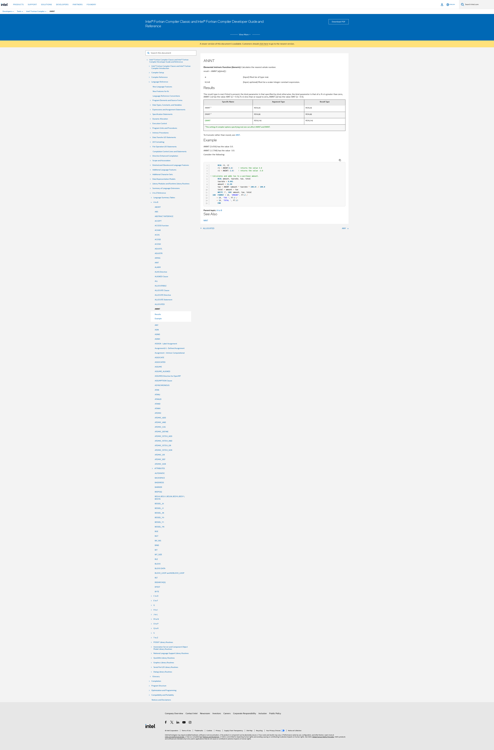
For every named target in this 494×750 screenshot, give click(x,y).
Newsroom (205, 713)
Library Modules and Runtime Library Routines (170, 184)
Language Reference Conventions (166, 96)
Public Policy (275, 713)
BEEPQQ (158, 492)
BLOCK (158, 564)
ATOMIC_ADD (160, 418)
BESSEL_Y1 (159, 522)
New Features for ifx (161, 91)
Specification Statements (162, 114)
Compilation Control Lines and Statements (170, 151)
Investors (217, 713)
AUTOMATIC (160, 473)
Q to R (155, 628)
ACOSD (158, 239)
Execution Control (159, 123)
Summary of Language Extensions (166, 188)
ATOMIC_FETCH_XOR (163, 450)
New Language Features (162, 87)
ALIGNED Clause (161, 276)
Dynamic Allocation (160, 119)
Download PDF (338, 21)
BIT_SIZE (158, 554)
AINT (157, 262)
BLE (156, 559)
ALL (156, 281)
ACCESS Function (162, 225)
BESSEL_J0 (159, 503)
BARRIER (158, 487)
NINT (206, 220)
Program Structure (158, 686)
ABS (156, 212)
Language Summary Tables (164, 198)
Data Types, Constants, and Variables (167, 105)
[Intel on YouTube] (184, 722)
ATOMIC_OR (160, 455)
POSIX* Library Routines (163, 642)
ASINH (157, 339)
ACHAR (158, 230)
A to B (155, 202)
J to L (155, 614)
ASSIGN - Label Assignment (166, 343)
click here (263, 44)
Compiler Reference (159, 77)
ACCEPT (158, 221)
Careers (227, 713)
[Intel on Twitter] (172, 722)
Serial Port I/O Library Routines (165, 667)
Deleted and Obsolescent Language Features (170, 165)
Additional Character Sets (162, 174)
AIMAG (157, 258)
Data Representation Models (163, 179)
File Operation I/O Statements (164, 147)
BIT (156, 550)
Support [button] (32, 4)
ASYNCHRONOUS (162, 385)
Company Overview (174, 713)
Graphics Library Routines (163, 663)
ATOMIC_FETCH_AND (163, 441)
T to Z (155, 638)
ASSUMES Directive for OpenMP (168, 376)
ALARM (158, 267)
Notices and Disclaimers (161, 700)
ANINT (157, 309)
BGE (156, 531)
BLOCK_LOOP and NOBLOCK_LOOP (169, 573)
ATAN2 (157, 394)
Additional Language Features (164, 170)
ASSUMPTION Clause (163, 381)
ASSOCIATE (159, 357)
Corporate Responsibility (244, 713)
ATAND (157, 404)
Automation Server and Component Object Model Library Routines (170, 648)
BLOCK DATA (160, 568)
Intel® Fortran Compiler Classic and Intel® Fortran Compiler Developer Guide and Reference (168, 61)
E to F (155, 601)
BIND (157, 545)
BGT (156, 536)
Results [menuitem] (158, 314)
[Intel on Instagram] (190, 722)
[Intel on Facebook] (166, 722)
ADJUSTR (158, 253)
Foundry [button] (91, 4)
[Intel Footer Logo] (150, 726)
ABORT (158, 207)
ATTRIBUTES (160, 468)
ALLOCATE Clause (162, 290)
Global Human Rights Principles (323, 737)
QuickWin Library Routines (164, 658)
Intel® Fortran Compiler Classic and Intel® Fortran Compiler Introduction (171, 67)
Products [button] (18, 4)
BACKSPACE (160, 478)
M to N (156, 619)
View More (244, 34)
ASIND (157, 334)
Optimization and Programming (163, 690)
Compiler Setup (157, 73)
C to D (155, 596)
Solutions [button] (46, 4)
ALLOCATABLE (160, 286)
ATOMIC (158, 413)
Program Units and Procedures (164, 128)
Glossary (156, 676)
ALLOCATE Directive (163, 295)
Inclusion (263, 713)
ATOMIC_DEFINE (161, 431)
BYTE (157, 591)
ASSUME (158, 367)
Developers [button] (62, 4)
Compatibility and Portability (162, 695)
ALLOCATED (160, 304)
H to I (155, 610)
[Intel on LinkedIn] (178, 722)
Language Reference (159, 82)
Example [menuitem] (158, 318)
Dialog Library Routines (162, 672)
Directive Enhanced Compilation (165, 156)
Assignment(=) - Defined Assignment (169, 348)
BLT (156, 578)
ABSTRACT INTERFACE (164, 216)
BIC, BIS (158, 540)
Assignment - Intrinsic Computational (170, 353)
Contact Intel (191, 713)
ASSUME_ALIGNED (162, 371)
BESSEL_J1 (159, 508)
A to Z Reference (159, 193)
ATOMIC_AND (160, 422)
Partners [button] (78, 4)
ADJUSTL (158, 249)
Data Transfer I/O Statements (164, 137)
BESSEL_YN (159, 527)
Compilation (156, 681)
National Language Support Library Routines (171, 653)
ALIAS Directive (161, 272)
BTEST (157, 587)
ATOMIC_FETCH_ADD (163, 436)
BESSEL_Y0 (159, 517)
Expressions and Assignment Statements (168, 110)
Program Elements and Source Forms (167, 100)
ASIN (157, 330)
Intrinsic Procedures (160, 133)
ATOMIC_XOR (160, 464)
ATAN (157, 390)
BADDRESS (159, 482)
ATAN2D (158, 399)
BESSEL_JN (159, 513)
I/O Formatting (158, 142)
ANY (156, 325)
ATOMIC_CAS (160, 427)
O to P (155, 624)
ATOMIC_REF (160, 459)
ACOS (157, 235)
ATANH (157, 408)
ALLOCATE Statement (163, 299)
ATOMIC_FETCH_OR (163, 445)
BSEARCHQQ (160, 582)
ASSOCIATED (160, 362)
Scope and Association (161, 160)
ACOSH (158, 244)
